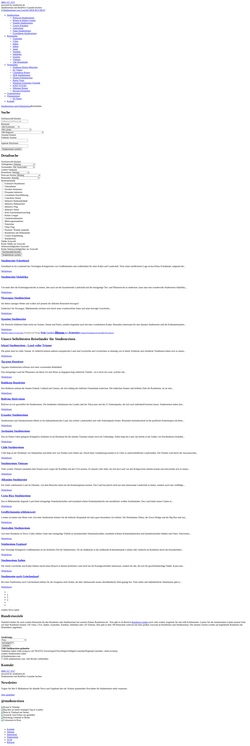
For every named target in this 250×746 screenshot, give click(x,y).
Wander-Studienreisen (23, 23)
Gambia (50, 332)
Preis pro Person (8, 175)
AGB (9, 739)
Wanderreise (10, 238)
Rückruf (10, 742)
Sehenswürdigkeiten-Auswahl (15, 246)
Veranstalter (12, 64)
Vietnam (16, 59)
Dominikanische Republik (96, 333)
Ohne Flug (9, 227)
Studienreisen (13, 15)
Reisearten (6, 178)
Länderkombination (13, 218)
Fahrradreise (10, 186)
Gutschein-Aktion (12, 198)
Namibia (17, 51)
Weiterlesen (6, 271)
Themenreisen (13, 96)
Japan (15, 49)
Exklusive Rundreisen (14, 183)
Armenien (74, 332)
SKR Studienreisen (21, 75)
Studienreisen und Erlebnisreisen (16, 106)
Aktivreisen (18, 28)
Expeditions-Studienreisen (25, 33)
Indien (16, 46)
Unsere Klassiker (20, 25)
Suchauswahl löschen (11, 118)
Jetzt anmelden (8, 695)
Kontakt (10, 101)
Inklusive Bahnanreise (14, 204)
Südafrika (17, 54)
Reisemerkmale (8, 180)
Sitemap (10, 732)
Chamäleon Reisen (21, 72)
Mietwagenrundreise (13, 221)
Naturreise (9, 224)
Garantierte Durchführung (16, 195)
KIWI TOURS (19, 85)
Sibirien (5, 333)
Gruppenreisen (13, 93)
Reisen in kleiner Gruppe (24, 20)
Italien (15, 44)
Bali (67, 333)
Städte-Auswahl (8, 241)
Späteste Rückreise (9, 143)
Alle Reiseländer (20, 62)
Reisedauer (6, 172)
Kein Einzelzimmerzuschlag (17, 212)
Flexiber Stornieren (13, 189)
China (15, 41)
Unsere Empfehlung (13, 235)
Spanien (16, 57)
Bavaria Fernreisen (21, 91)
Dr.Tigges (17, 98)
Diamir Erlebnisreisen (23, 78)
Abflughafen (7, 164)
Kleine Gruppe (11, 215)
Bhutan (60, 332)
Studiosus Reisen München (25, 67)
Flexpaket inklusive (13, 192)
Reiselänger (109, 333)
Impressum (12, 734)
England (83, 333)
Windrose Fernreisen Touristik (26, 83)
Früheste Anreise (8, 137)
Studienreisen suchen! (11, 149)
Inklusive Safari (11, 209)
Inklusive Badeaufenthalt (15, 201)
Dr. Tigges (17, 70)
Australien (17, 38)
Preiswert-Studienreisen (23, 18)
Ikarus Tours (18, 80)
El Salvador (19, 333)
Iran (43, 332)
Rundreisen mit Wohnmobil (17, 233)
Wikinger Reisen (20, 88)
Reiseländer (12, 36)
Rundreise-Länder (140, 622)
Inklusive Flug (11, 206)
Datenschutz (12, 737)
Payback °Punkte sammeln (16, 230)
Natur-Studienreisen (22, 31)
